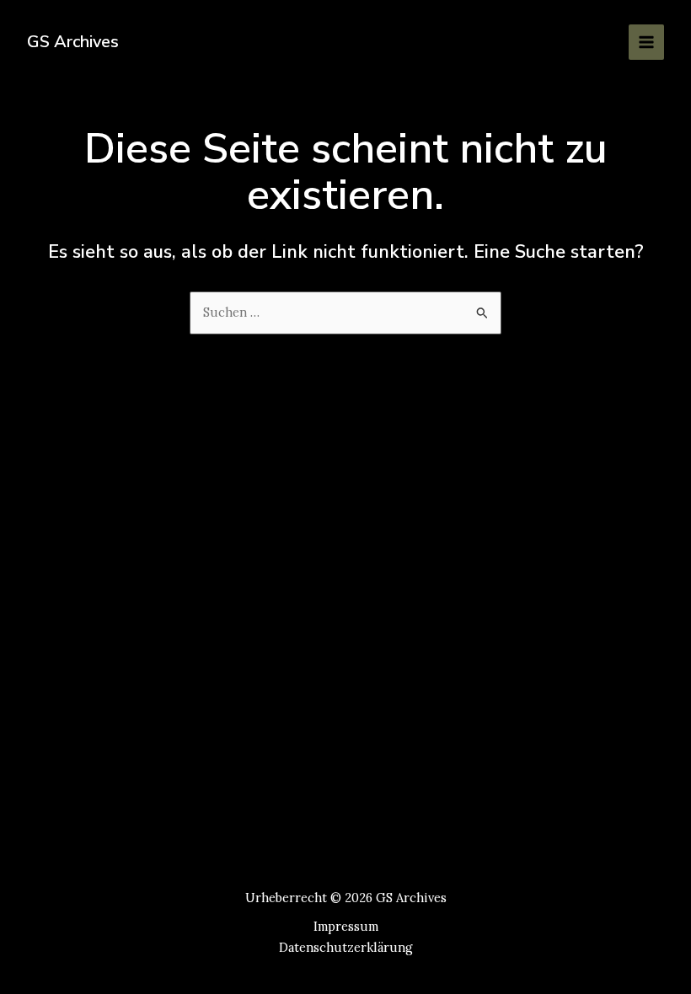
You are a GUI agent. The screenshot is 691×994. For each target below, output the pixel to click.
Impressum (345, 926)
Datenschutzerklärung (346, 947)
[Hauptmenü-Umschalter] (646, 42)
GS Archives (73, 41)
